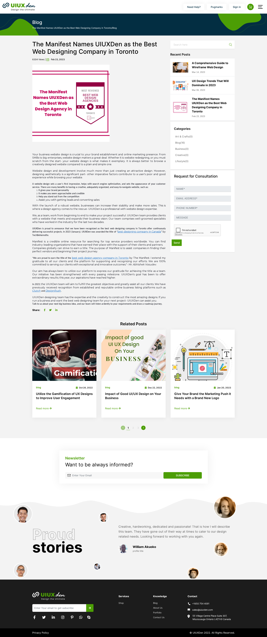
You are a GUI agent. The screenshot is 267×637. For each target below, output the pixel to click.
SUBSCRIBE (182, 475)
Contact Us (158, 617)
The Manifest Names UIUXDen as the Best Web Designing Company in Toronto (209, 105)
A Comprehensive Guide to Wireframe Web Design (210, 65)
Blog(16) (180, 142)
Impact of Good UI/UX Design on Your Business (133, 396)
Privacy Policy (40, 632)
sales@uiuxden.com (202, 609)
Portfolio (157, 612)
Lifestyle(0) (182, 161)
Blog (155, 603)
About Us (157, 607)
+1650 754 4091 (200, 603)
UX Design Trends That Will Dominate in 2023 (210, 83)
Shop (121, 603)
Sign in (237, 6)
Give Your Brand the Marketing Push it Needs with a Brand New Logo (202, 396)
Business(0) (182, 148)
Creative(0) (182, 155)
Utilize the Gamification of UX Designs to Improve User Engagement (64, 396)
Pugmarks (217, 6)
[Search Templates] (230, 45)
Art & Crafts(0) (184, 136)
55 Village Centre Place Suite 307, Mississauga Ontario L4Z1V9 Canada (212, 617)
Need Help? (194, 6)
